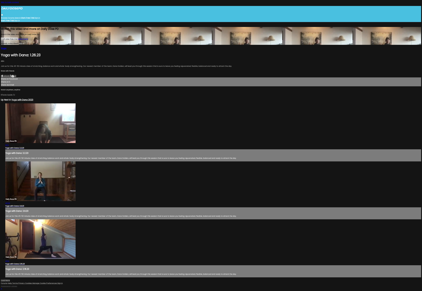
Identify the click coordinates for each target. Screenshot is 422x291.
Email (14, 76)
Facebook (5, 76)
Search (18, 18)
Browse (4, 18)
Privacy (21, 283)
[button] (2, 15)
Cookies (28, 283)
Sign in (37, 18)
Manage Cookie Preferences (44, 283)
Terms (15, 283)
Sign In (17, 20)
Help (10, 283)
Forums (11, 18)
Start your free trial (9, 39)
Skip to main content (10, 2)
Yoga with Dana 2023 (22, 99)
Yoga (3, 48)
